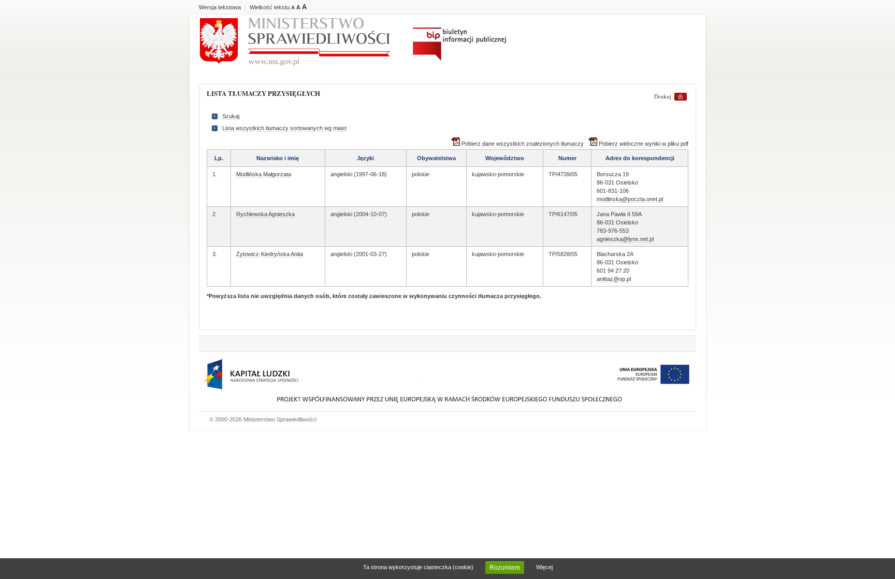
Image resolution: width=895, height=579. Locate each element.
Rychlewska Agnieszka (265, 214)
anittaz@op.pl (614, 279)
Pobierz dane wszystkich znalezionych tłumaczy (522, 143)
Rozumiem (504, 567)
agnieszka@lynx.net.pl (625, 239)
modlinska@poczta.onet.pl (630, 199)
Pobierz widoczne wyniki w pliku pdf (642, 143)
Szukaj (230, 116)
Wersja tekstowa (220, 7)
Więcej (544, 567)
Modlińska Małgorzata (263, 174)
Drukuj (662, 96)
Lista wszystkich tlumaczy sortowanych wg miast (284, 128)
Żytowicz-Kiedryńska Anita (269, 254)
